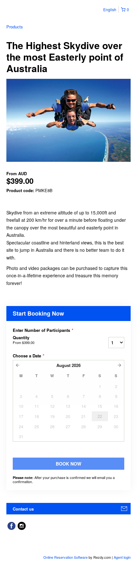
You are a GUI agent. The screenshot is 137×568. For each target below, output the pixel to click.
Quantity (23, 340)
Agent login (122, 557)
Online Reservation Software (65, 557)
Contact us (23, 509)
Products (14, 27)
